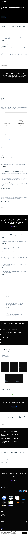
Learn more (2, 529)
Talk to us (2, 17)
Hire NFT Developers (4, 462)
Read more (25, 459)
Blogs (1, 454)
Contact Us (13, 226)
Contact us (2, 517)
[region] (14, 533)
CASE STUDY (3, 166)
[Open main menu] (2, 1)
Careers (2, 514)
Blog (2, 511)
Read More (13, 534)
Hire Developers (3, 515)
